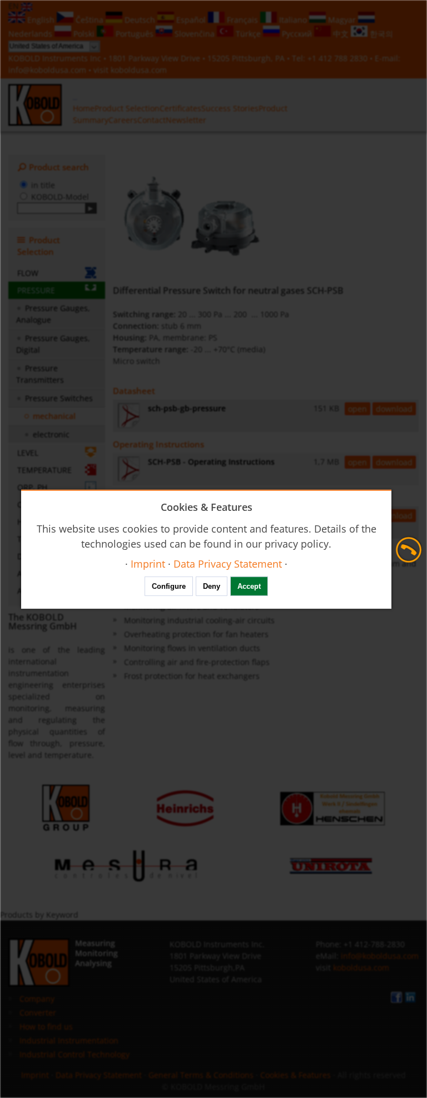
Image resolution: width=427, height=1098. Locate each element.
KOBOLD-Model (60, 196)
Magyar (342, 19)
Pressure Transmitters (40, 374)
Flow (27, 273)
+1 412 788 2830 (338, 58)
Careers (122, 120)
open (357, 408)
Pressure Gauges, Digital (53, 344)
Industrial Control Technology (74, 1054)
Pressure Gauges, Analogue (53, 314)
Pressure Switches (59, 398)
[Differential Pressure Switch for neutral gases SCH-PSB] (191, 217)
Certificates (180, 108)
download (394, 408)
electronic (51, 434)
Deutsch (139, 19)
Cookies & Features (295, 1075)
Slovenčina (194, 33)
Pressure (36, 290)
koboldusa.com (139, 70)
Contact (151, 120)
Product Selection (127, 108)
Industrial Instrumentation (68, 1040)
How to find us (46, 1026)
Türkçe (248, 33)
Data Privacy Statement (99, 1075)
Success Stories (230, 108)
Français (242, 19)
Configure (169, 586)
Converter (37, 1012)
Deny (211, 586)
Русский (297, 33)
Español (191, 19)
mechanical (54, 416)
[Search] (91, 208)
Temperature (44, 470)
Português (134, 33)
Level (27, 452)
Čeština (89, 19)
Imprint (35, 1075)
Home (84, 108)
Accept (249, 586)
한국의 (380, 33)
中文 (341, 33)
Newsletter (186, 120)
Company (36, 998)
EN (14, 6)
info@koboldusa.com (47, 70)
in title (43, 185)
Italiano (293, 19)
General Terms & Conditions (201, 1075)
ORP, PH (32, 487)
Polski (84, 33)
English (41, 19)
